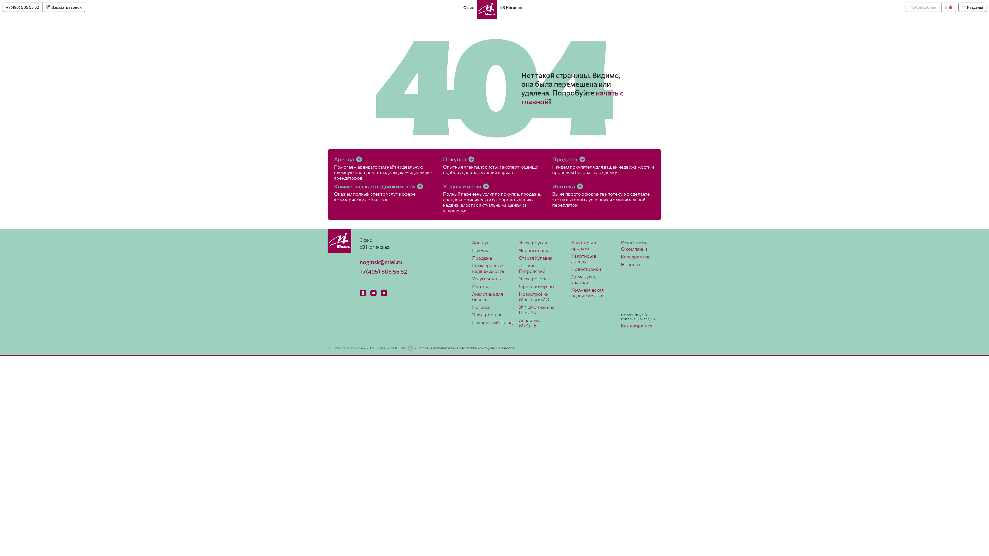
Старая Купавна (535, 258)
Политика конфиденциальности (487, 348)
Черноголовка (535, 250)
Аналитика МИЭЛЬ (530, 323)
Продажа (565, 159)
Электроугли (533, 242)
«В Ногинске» (513, 7)
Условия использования (438, 348)
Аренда (344, 159)
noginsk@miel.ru (381, 261)
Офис (468, 7)
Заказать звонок (66, 7)
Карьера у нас (635, 256)
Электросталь (487, 314)
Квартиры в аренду (583, 258)
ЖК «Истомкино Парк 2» (537, 310)
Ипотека (564, 186)
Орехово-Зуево (536, 286)
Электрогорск (534, 278)
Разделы (974, 7)
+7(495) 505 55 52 (22, 7)
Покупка (455, 159)
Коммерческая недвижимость (375, 186)
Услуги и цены (462, 186)
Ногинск (481, 307)
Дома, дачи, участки (583, 279)
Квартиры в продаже (583, 245)
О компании (634, 249)
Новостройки (586, 269)
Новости (630, 264)
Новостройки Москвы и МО (534, 296)
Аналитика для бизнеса (487, 296)
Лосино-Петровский (532, 268)
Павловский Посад (492, 322)
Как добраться (636, 325)
